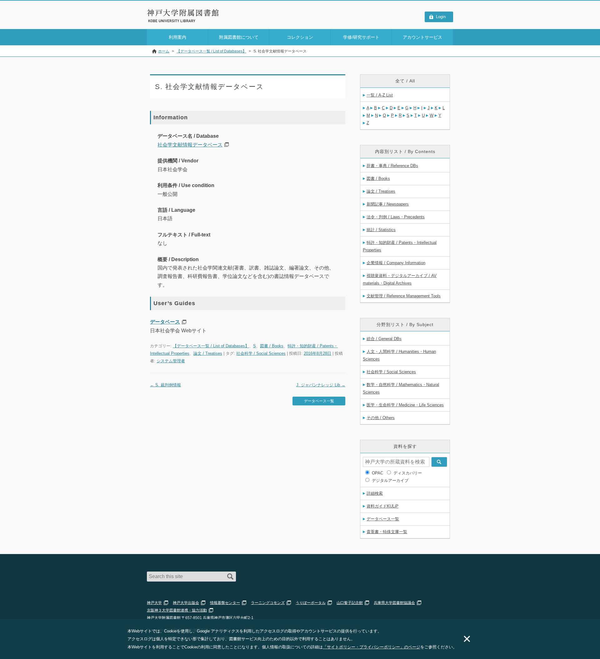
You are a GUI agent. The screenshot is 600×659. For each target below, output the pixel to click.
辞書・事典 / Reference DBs (392, 165)
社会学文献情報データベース (190, 144)
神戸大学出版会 (186, 603)
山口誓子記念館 (350, 603)
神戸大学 (154, 603)
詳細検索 (375, 493)
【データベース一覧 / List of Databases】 (211, 346)
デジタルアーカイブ (390, 480)
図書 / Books (271, 346)
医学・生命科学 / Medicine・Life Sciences (405, 405)
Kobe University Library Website (175, 21)
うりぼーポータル (311, 603)
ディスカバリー (407, 473)
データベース (165, 322)
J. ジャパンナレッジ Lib (320, 385)
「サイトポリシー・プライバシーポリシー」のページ (371, 647)
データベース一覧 (319, 401)
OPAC (377, 473)
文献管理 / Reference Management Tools (404, 296)
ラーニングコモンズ (268, 603)
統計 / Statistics (381, 229)
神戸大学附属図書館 (183, 13)
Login (441, 16)
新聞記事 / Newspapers (388, 204)
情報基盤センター (225, 603)
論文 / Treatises (207, 353)
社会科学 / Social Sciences (261, 353)
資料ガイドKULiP (382, 506)
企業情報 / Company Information (396, 262)
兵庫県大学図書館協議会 (394, 603)
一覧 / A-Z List (380, 95)
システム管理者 (171, 361)
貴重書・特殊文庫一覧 (387, 531)
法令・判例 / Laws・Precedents (396, 217)
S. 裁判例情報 (165, 385)
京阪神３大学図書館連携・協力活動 (177, 610)
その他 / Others (381, 417)
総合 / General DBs (384, 338)
